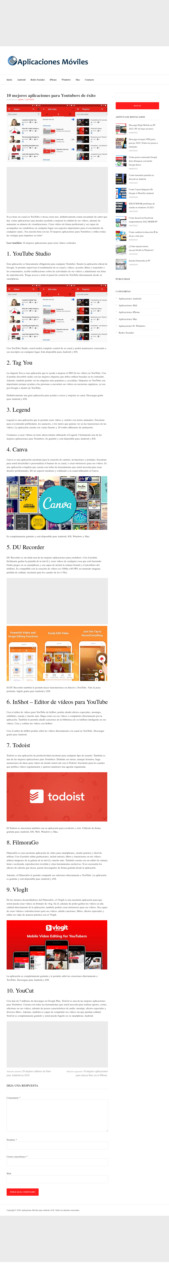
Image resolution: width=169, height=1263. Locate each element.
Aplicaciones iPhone (129, 312)
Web (9, 1173)
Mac (78, 79)
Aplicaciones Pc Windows (132, 325)
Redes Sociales (38, 79)
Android (21, 79)
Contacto (89, 79)
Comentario (14, 1097)
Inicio (9, 79)
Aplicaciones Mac (128, 319)
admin (20, 99)
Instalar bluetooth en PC (140, 260)
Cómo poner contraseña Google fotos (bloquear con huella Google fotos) (143, 161)
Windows (66, 79)
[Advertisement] (84, 23)
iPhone (53, 79)
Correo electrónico (17, 1156)
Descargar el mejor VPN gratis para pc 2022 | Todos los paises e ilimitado (143, 143)
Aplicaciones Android (130, 298)
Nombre (12, 1139)
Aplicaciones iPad (128, 305)
